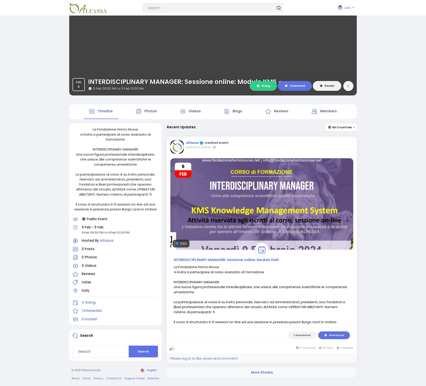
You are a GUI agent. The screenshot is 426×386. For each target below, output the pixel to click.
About (75, 378)
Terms (86, 378)
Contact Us (114, 378)
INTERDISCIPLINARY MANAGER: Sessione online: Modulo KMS (182, 81)
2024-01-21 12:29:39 (198, 147)
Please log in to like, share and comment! (204, 358)
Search (143, 351)
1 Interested (92, 310)
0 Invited (89, 319)
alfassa (106, 240)
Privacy (98, 378)
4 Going (89, 302)
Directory (153, 378)
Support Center (134, 378)
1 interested (302, 335)
